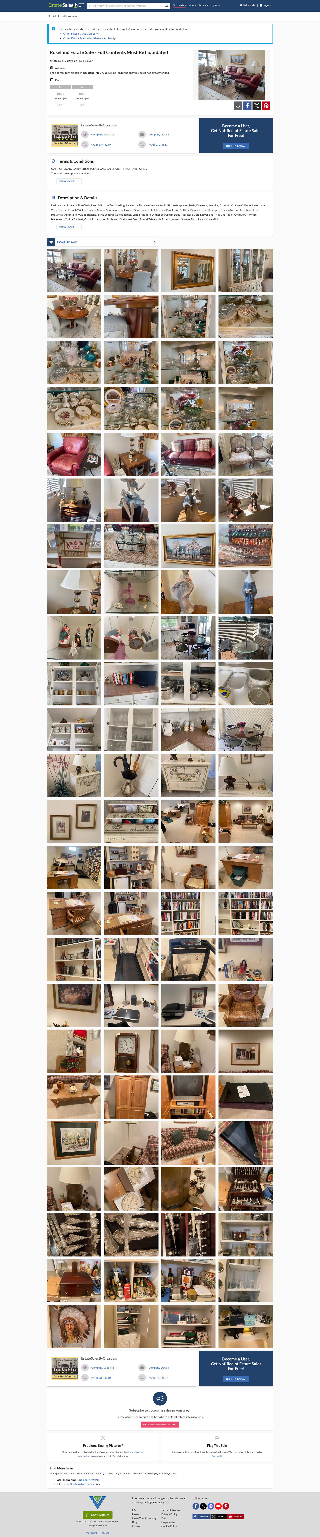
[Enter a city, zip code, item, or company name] (166, 6)
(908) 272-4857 (158, 144)
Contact (137, 1526)
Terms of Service (170, 1510)
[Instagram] (211, 1506)
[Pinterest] (225, 1506)
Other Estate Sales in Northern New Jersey (89, 38)
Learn (135, 1514)
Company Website (102, 134)
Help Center (168, 1522)
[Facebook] (195, 1506)
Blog (134, 1522)
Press (164, 1518)
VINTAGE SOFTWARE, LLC (106, 1521)
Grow (144, 1518)
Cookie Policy (169, 1526)
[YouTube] (218, 1506)
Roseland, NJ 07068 (88, 1479)
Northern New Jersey (82, 1483)
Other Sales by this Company (81, 33)
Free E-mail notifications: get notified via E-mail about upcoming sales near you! (159, 1500)
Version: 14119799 (97, 1532)
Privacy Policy (169, 1514)
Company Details (159, 134)
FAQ (135, 1510)
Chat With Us (100, 1515)
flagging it (217, 1456)
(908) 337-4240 (101, 144)
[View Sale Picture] (74, 270)
